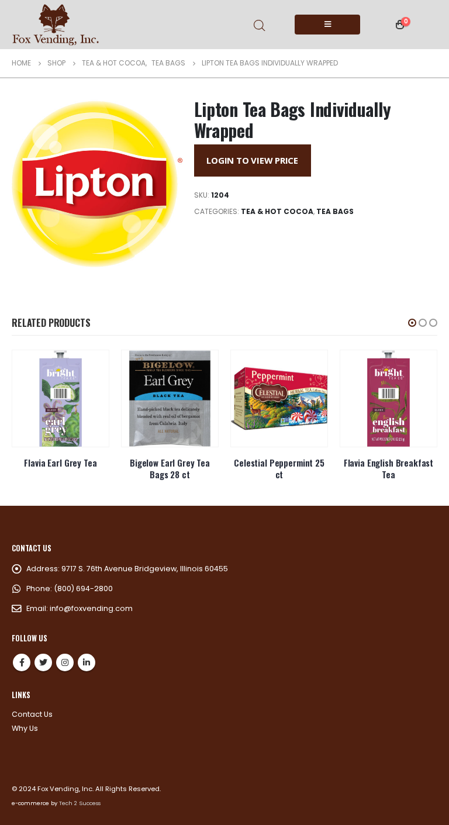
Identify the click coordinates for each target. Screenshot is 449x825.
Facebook (21, 662)
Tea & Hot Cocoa (277, 211)
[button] (412, 323)
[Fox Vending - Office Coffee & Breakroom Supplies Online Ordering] (55, 24)
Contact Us (32, 714)
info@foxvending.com (91, 608)
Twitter (43, 662)
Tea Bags (335, 211)
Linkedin (86, 662)
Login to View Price (252, 160)
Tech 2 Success (80, 803)
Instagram (65, 662)
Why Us (25, 728)
